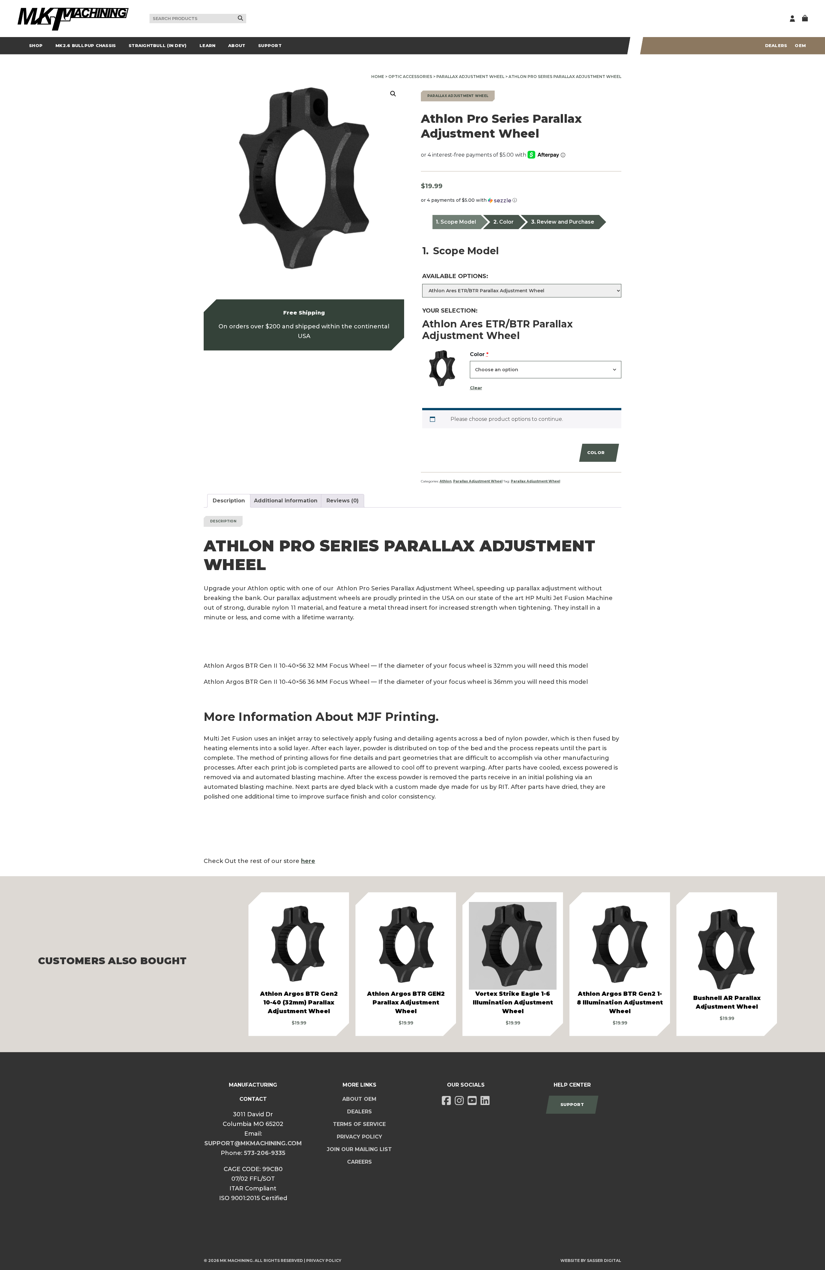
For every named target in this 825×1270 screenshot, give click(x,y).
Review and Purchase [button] (565, 222)
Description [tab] (229, 501)
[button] (393, 94)
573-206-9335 (264, 1153)
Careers (359, 1162)
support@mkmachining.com (253, 1143)
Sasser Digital (604, 1260)
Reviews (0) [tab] (342, 501)
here (308, 861)
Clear (476, 387)
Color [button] (506, 222)
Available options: (455, 276)
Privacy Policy (359, 1137)
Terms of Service (359, 1124)
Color (479, 355)
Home (377, 76)
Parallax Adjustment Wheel (470, 76)
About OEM (359, 1099)
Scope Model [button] (458, 222)
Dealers (776, 45)
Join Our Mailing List (359, 1149)
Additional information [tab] (285, 501)
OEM (800, 45)
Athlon (445, 481)
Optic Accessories (410, 76)
